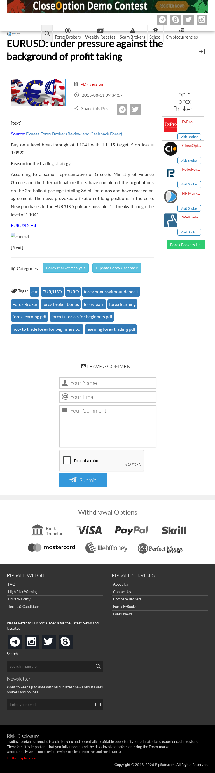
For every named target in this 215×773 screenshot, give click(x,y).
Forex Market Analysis (65, 267)
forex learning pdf (29, 316)
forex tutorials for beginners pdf (81, 316)
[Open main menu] (47, 34)
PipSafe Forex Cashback (117, 267)
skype (71, 640)
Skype (180, 19)
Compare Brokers (127, 599)
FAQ (11, 584)
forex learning (122, 304)
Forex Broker (25, 304)
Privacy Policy (19, 599)
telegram (21, 641)
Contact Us (122, 591)
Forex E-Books (125, 606)
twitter (193, 19)
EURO (73, 291)
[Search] (98, 666)
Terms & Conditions (23, 606)
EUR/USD (52, 291)
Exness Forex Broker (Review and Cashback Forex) (74, 133)
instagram (38, 640)
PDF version (91, 84)
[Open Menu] (202, 51)
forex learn (94, 304)
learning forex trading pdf (111, 329)
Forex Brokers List (186, 244)
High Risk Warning (23, 591)
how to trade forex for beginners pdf (47, 329)
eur (34, 291)
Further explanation (21, 758)
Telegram (166, 21)
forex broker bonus (60, 304)
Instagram (206, 19)
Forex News (122, 614)
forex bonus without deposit (111, 291)
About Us (120, 584)
